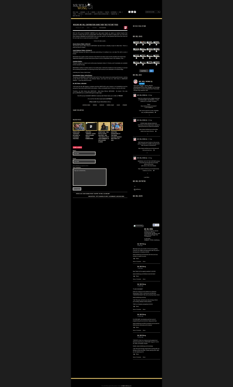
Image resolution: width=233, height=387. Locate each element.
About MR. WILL (76, 15)
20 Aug (150, 158)
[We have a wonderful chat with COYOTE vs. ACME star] (150, 58)
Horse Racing (88, 14)
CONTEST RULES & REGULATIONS (101, 14)
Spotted (80, 14)
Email (74, 158)
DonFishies (89, 75)
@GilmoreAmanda (148, 164)
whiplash (125, 105)
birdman (95, 105)
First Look (75, 12)
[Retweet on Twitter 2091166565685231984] (141, 134)
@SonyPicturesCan (143, 126)
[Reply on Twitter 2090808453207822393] (138, 153)
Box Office (100, 12)
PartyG (88, 44)
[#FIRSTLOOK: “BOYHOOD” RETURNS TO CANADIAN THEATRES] (78, 126)
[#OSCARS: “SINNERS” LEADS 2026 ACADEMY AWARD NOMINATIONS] (91, 126)
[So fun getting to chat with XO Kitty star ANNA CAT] (136, 58)
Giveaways (82, 12)
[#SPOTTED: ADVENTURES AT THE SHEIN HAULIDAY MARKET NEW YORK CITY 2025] (116, 126)
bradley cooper (110, 105)
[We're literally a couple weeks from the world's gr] (156, 44)
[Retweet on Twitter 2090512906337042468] (141, 173)
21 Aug (150, 139)
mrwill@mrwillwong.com (126, 385)
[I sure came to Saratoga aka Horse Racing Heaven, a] (136, 44)
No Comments (102, 27)
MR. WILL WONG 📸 (142, 95)
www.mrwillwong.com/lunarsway (145, 346)
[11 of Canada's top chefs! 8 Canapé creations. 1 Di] (156, 65)
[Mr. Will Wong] (138, 226)
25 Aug (150, 95)
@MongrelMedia (149, 112)
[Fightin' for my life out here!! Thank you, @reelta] (136, 51)
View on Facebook (137, 261)
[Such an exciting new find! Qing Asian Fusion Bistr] (156, 58)
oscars (118, 105)
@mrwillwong (137, 189)
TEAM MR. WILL (114, 14)
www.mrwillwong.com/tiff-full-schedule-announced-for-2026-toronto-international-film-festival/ (146, 324)
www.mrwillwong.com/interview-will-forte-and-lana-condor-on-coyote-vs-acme (145, 255)
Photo (137, 258)
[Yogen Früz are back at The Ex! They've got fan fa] (150, 44)
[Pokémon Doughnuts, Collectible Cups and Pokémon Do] (143, 65)
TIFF (88, 12)
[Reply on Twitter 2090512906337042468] (138, 173)
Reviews (93, 12)
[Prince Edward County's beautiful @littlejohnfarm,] (150, 65)
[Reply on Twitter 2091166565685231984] (138, 134)
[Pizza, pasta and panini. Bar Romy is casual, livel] (143, 58)
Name (75, 150)
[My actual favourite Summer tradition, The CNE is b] (156, 51)
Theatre (107, 12)
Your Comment (77, 167)
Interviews (114, 12)
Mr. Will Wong (141, 244)
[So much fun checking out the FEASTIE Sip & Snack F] (150, 51)
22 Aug (150, 120)
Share (144, 261)
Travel (74, 14)
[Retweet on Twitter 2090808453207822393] (141, 153)
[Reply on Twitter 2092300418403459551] (138, 115)
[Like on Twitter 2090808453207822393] (144, 153)
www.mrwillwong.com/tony (139, 297)
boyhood (102, 105)
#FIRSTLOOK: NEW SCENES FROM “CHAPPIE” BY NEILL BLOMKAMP (93, 193)
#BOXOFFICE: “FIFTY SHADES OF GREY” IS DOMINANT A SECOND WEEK (106, 196)
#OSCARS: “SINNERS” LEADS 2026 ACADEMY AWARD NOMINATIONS (91, 135)
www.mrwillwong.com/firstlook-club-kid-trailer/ (144, 274)
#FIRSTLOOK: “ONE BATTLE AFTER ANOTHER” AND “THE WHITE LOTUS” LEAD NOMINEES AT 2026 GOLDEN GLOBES (103, 137)
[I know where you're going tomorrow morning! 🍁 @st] (143, 44)
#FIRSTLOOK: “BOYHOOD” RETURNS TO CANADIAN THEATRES (76, 135)
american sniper (86, 105)
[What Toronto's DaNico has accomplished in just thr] (143, 51)
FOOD (120, 12)
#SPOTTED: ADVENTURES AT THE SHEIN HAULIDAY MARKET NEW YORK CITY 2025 (116, 136)
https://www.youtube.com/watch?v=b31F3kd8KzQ (149, 106)
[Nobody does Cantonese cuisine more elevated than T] (136, 65)
